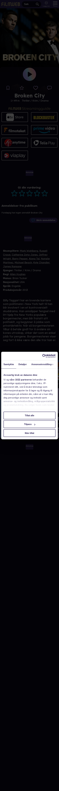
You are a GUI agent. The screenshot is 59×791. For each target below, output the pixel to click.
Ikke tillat (29, 433)
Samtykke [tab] (8, 364)
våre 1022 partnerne (21, 379)
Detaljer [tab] (22, 364)
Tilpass (28, 424)
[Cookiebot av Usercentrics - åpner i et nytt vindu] (42, 356)
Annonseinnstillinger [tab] (42, 364)
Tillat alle (29, 415)
